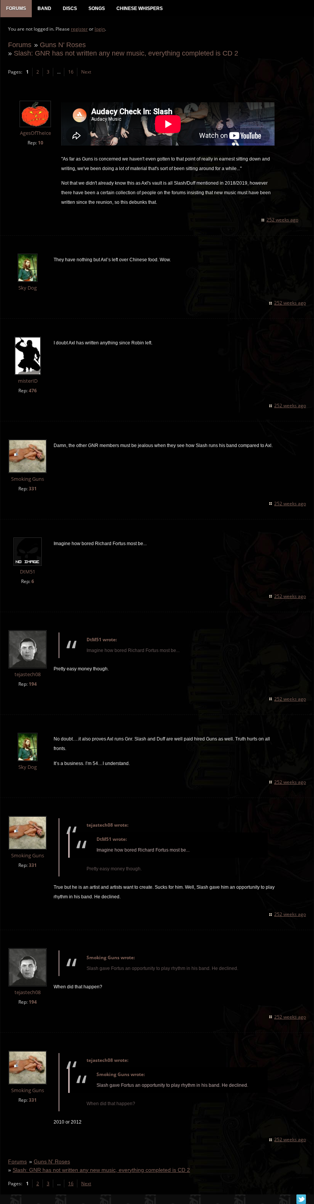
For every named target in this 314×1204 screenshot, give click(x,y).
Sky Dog (27, 288)
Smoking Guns (27, 479)
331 (33, 488)
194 (33, 684)
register (79, 29)
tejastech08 (28, 674)
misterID (28, 381)
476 (33, 390)
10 (40, 143)
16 (71, 72)
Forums (19, 45)
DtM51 (27, 571)
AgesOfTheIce (35, 133)
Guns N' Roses (63, 45)
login (100, 29)
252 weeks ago (282, 219)
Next (86, 72)
